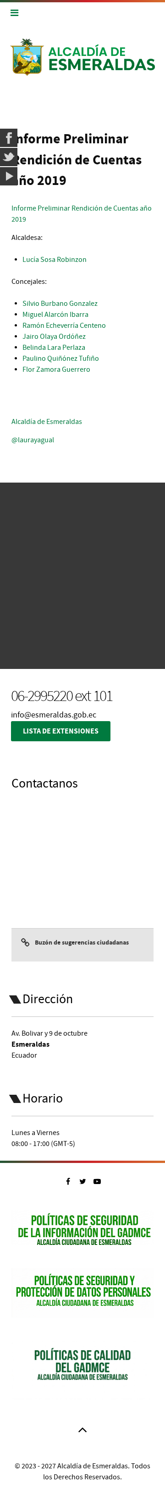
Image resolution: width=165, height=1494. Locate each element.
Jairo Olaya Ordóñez (54, 336)
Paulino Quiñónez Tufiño (60, 358)
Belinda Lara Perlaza (53, 347)
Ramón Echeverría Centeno (64, 325)
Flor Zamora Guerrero (56, 369)
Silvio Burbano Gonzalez (60, 303)
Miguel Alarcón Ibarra (55, 314)
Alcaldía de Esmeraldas (46, 421)
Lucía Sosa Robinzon (54, 259)
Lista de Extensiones (61, 731)
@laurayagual (32, 440)
